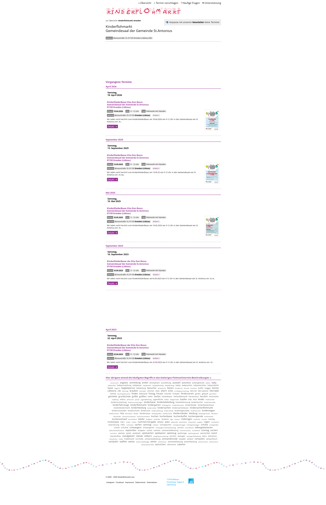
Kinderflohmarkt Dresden (129, 20)
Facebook (120, 482)
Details (111, 126)
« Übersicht (144, 2)
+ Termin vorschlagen (166, 2)
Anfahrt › (156, 115)
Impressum (129, 482)
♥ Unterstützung (211, 2)
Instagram (110, 482)
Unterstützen (152, 482)
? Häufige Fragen (190, 2)
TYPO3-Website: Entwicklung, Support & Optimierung (175, 482)
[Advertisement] (163, 62)
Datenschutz (140, 482)
